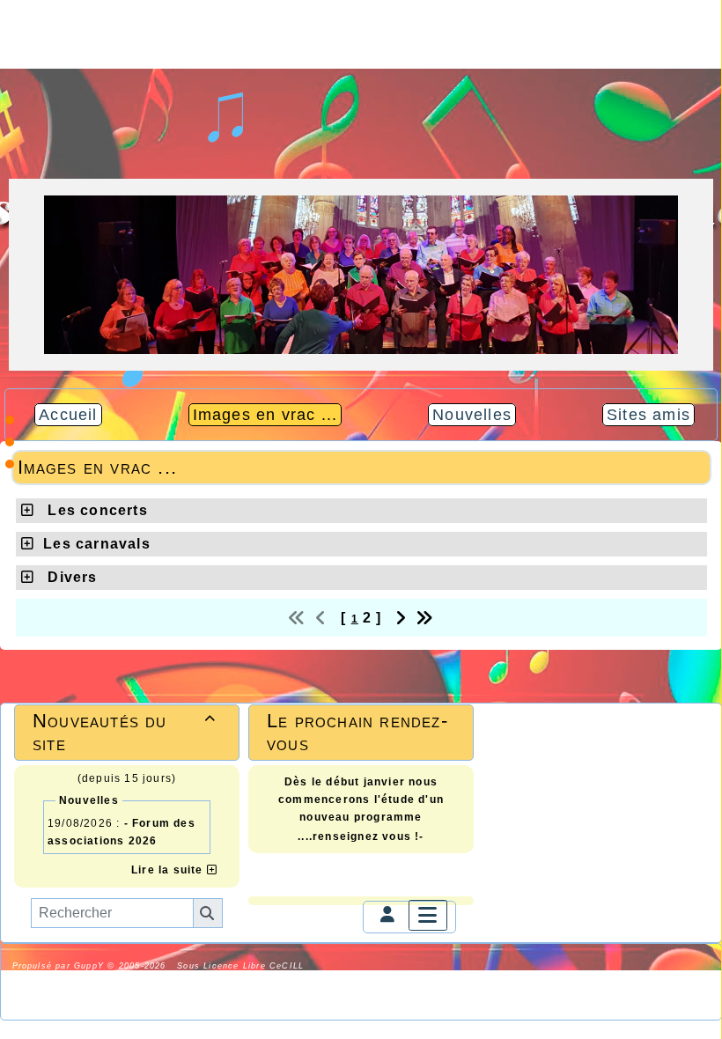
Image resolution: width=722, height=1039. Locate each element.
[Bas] (9, 464)
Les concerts (95, 510)
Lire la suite (169, 870)
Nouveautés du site (124, 732)
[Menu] (428, 915)
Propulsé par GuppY (60, 966)
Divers (70, 577)
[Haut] (9, 420)
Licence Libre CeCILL (183, 980)
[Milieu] (9, 442)
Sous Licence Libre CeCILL (242, 966)
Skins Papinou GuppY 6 (70, 980)
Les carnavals (97, 543)
